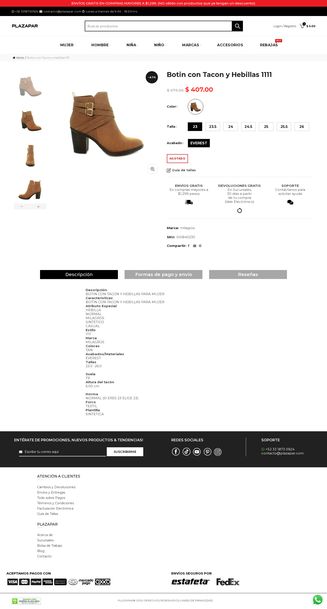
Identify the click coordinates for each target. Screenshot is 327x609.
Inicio (20, 57)
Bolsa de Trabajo (49, 546)
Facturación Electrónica (55, 508)
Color (171, 107)
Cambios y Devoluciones (56, 487)
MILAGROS (187, 228)
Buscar (237, 26)
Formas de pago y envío (163, 274)
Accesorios (230, 45)
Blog (40, 551)
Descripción (79, 274)
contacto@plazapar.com (62, 11)
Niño (159, 45)
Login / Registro (284, 26)
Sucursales (45, 540)
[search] (164, 26)
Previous (22, 206)
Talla (171, 127)
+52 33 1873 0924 (280, 449)
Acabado (174, 143)
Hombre (100, 45)
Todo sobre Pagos (51, 498)
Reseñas (248, 274)
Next (38, 206)
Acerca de (45, 535)
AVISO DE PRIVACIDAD (197, 600)
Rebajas (270, 43)
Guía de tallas (184, 170)
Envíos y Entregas (51, 492)
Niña (131, 45)
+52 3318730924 (26, 11)
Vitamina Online (224, 600)
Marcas (190, 45)
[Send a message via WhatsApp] (318, 600)
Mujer (67, 45)
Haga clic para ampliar (152, 169)
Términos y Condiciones (55, 503)
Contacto (44, 556)
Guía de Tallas (47, 514)
